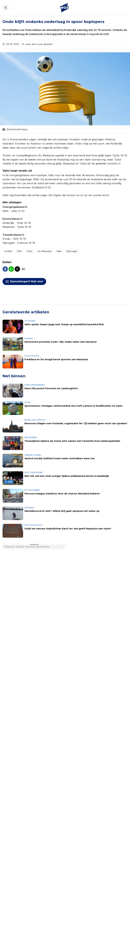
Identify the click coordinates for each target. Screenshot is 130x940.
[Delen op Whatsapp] (11, 269)
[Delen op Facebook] (5, 269)
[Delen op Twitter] (17, 269)
